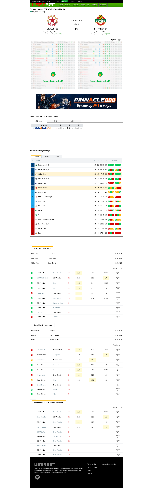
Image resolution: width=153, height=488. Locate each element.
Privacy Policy (92, 467)
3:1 (69, 422)
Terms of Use (91, 464)
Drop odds (85, 5)
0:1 (69, 317)
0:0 (69, 380)
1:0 (69, 288)
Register (64, 1)
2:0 (69, 370)
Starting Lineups (36, 9)
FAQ (89, 470)
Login (57, 1)
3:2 (69, 385)
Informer (103, 5)
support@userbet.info (109, 464)
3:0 (69, 283)
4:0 (69, 273)
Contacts (79, 1)
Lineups (76, 5)
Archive (94, 5)
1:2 (69, 278)
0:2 (69, 312)
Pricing (72, 1)
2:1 (69, 308)
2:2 (69, 360)
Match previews (64, 5)
